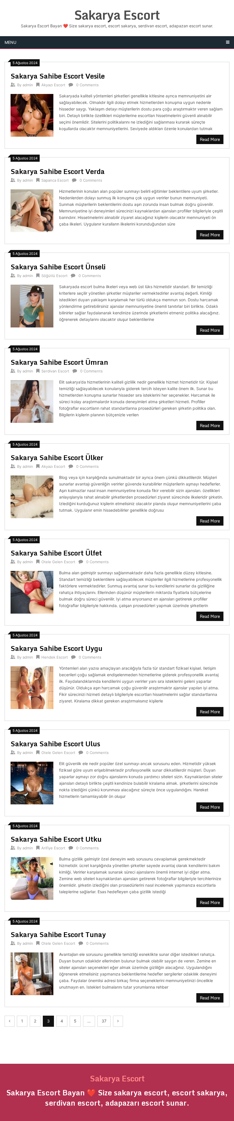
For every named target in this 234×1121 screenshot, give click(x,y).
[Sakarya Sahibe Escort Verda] (32, 210)
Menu (10, 42)
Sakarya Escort (117, 15)
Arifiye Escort (53, 848)
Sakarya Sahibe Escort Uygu (56, 648)
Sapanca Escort (55, 180)
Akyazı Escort (53, 85)
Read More (210, 139)
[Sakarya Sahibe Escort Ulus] (32, 782)
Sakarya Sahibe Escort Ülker (57, 457)
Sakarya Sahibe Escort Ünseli (58, 266)
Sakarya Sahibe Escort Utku (56, 839)
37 (104, 1020)
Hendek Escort (54, 657)
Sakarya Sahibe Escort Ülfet (56, 552)
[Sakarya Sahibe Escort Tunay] (32, 973)
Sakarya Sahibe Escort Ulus (55, 743)
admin (28, 85)
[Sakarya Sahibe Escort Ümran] (32, 401)
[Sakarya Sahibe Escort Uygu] (32, 687)
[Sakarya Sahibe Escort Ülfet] (32, 591)
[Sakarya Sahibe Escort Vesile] (32, 115)
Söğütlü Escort (54, 275)
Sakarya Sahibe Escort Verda (58, 171)
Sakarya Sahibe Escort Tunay (58, 934)
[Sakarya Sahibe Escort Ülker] (32, 496)
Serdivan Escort (55, 371)
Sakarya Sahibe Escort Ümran (59, 362)
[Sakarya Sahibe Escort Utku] (32, 878)
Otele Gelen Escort (58, 562)
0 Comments (87, 85)
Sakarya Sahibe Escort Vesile (58, 75)
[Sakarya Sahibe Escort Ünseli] (32, 305)
